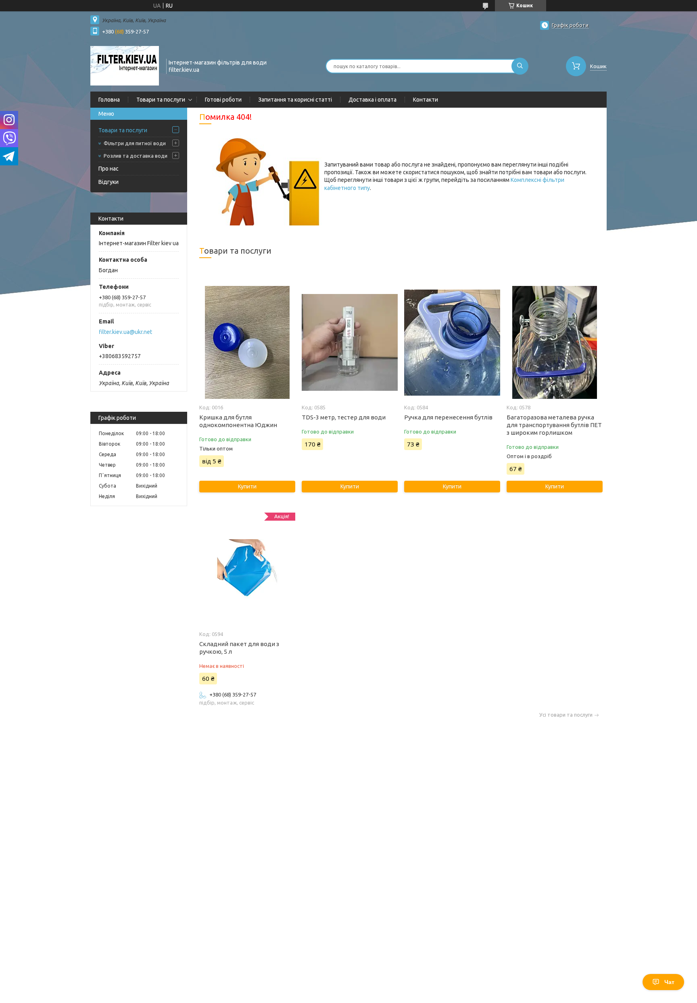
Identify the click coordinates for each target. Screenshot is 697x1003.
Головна (109, 99)
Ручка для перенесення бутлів (448, 417)
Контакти (425, 99)
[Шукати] (519, 66)
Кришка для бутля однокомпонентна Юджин (238, 421)
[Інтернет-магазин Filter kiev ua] (124, 65)
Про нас (108, 168)
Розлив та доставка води (135, 155)
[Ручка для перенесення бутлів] (452, 342)
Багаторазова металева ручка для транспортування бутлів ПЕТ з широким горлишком (554, 425)
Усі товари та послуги (566, 714)
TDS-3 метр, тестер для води (344, 417)
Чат (669, 982)
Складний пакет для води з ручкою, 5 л (239, 647)
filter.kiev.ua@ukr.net (125, 332)
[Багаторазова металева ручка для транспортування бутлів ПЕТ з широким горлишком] (554, 342)
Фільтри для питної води (135, 143)
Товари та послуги (160, 99)
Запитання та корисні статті (295, 99)
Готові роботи (223, 99)
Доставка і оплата (372, 99)
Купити (247, 486)
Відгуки (108, 182)
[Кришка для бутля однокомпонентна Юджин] (247, 342)
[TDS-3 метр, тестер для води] (349, 342)
